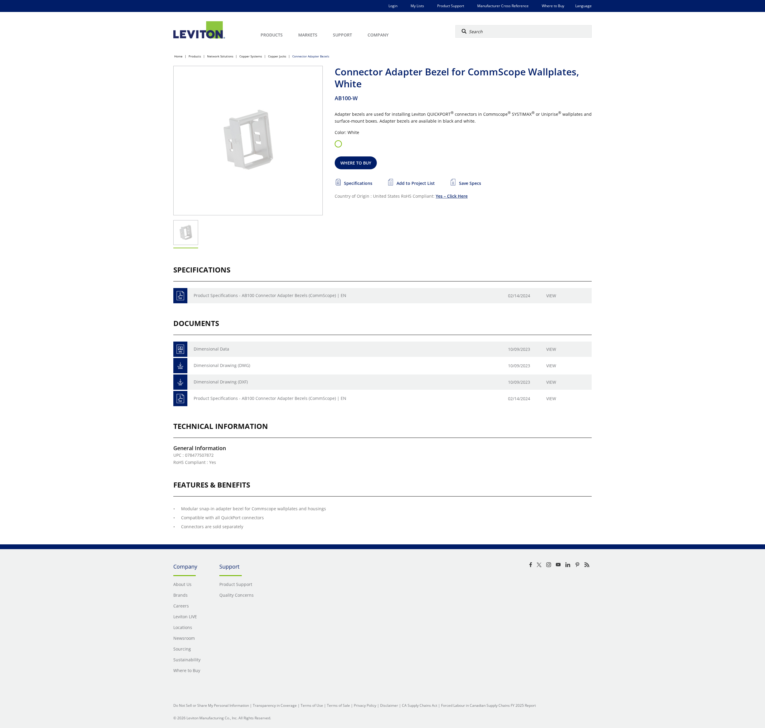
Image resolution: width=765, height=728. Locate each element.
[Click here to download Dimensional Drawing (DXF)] (180, 382)
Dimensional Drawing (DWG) (222, 365)
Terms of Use (312, 705)
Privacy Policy (365, 705)
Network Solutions (220, 56)
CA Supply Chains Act (419, 705)
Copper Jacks (277, 56)
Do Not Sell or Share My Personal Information (211, 705)
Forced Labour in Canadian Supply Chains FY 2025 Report (488, 705)
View (551, 295)
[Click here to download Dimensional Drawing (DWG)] (180, 365)
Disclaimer (389, 705)
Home (178, 56)
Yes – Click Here (452, 196)
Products (195, 56)
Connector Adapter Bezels (310, 56)
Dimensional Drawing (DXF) (221, 382)
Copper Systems (250, 56)
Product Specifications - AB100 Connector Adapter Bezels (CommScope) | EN (270, 295)
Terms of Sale (338, 705)
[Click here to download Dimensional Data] (180, 349)
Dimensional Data (211, 349)
